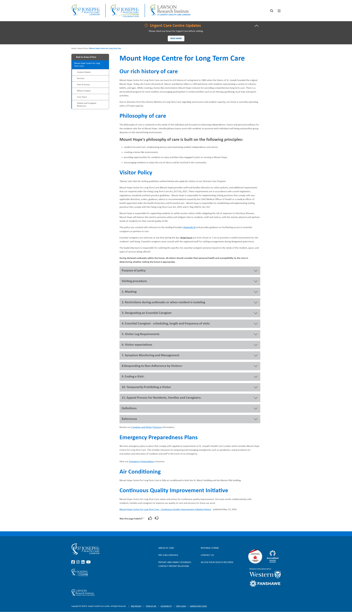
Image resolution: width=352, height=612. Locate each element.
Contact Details (84, 72)
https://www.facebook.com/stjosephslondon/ (73, 562)
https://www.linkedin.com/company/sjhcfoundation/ (83, 583)
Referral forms (210, 548)
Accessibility (166, 606)
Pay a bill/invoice (168, 555)
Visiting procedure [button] (134, 281)
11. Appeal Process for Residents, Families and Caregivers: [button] (161, 397)
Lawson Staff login (198, 606)
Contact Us (207, 555)
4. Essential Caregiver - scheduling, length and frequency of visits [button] (166, 323)
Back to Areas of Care (86, 57)
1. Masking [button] (129, 291)
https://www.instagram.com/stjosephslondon (78, 562)
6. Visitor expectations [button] (137, 344)
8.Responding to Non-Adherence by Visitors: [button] (152, 366)
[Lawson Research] (170, 10)
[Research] (102, 592)
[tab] (279, 11)
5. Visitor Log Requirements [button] (141, 334)
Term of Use (151, 606)
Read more (176, 38)
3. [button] (147, 313)
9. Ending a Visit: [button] (133, 376)
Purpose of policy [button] (133, 270)
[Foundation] (125, 10)
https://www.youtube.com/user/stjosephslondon (88, 562)
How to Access (83, 85)
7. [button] (150, 355)
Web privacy (136, 606)
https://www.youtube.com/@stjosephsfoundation (88, 583)
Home (73, 48)
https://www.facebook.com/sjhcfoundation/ (73, 583)
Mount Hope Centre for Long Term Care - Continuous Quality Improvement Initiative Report (165, 509)
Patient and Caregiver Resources (87, 104)
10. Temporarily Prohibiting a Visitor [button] (146, 387)
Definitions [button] (129, 408)
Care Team (82, 97)
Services (80, 78)
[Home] (85, 10)
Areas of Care (83, 48)
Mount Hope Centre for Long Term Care (87, 64)
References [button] (129, 419)
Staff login (181, 606)
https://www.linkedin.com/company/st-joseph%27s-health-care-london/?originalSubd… (83, 562)
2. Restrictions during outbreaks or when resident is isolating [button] (163, 302)
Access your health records (217, 562)
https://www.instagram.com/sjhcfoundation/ (78, 583)
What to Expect (84, 91)
